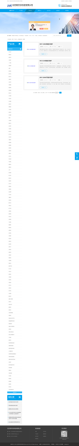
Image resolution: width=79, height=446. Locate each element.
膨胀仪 (10, 164)
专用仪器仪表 (11, 389)
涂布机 (10, 233)
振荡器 (10, 381)
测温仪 (10, 370)
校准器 (10, 172)
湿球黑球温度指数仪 (12, 353)
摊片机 (10, 131)
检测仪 (10, 384)
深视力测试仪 (11, 331)
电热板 (10, 145)
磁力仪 (10, 76)
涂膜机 (10, 189)
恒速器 (10, 90)
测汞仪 (10, 241)
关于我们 (21, 10)
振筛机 (10, 71)
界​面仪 (10, 329)
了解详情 (42, 70)
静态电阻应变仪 (11, 364)
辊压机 (10, 200)
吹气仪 (10, 134)
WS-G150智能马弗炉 (46, 60)
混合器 (10, 158)
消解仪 (10, 139)
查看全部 (14, 392)
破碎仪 (10, 340)
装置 (9, 117)
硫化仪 (10, 178)
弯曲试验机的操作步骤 (13, 405)
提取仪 (10, 57)
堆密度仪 (10, 323)
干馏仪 (10, 109)
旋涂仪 (10, 112)
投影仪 (10, 309)
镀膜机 (10, 224)
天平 (9, 169)
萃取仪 (10, 205)
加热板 (10, 142)
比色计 (10, 156)
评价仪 (10, 271)
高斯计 (10, 153)
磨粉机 (10, 186)
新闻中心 (39, 10)
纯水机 (10, 290)
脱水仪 (10, 93)
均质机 (10, 161)
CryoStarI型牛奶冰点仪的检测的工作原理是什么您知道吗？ (15, 413)
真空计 (10, 246)
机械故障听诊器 (11, 320)
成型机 (10, 211)
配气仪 (10, 202)
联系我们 (67, 10)
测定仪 (10, 263)
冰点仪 (10, 51)
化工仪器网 (61, 444)
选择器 (10, 65)
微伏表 (10, 296)
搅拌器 (10, 213)
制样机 (10, 378)
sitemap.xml (66, 444)
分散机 (10, 128)
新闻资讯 (44, 433)
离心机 (10, 386)
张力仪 (10, 183)
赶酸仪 (10, 79)
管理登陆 (52, 444)
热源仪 (10, 180)
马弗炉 (10, 60)
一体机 (10, 62)
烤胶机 (10, 106)
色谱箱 (10, 260)
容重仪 (10, 315)
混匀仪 (10, 285)
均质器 (10, 120)
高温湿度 (10, 367)
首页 (12, 39)
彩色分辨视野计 (11, 334)
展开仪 (10, 301)
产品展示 (36, 433)
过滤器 (10, 101)
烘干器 (10, 208)
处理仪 (10, 238)
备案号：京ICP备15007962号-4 (44, 444)
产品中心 (30, 10)
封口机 (10, 268)
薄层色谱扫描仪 (11, 348)
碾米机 (10, 227)
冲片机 (10, 194)
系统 (9, 68)
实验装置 (10, 373)
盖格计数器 (11, 298)
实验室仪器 (20, 39)
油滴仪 (10, 150)
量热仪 (10, 54)
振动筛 (10, 244)
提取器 (10, 87)
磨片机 (10, 73)
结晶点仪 (10, 304)
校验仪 (10, 257)
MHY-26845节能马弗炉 (46, 77)
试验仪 (10, 249)
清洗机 (10, 279)
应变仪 (10, 216)
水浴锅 (10, 95)
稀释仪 (10, 167)
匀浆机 (10, 337)
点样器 (10, 293)
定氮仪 (10, 282)
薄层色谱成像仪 (11, 356)
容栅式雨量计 (11, 345)
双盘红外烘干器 (11, 318)
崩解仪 (10, 197)
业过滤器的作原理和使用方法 (14, 422)
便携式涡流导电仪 (12, 359)
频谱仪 (10, 307)
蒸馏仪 (10, 230)
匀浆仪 (10, 98)
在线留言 (58, 10)
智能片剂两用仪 (11, 326)
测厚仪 (10, 252)
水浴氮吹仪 (11, 351)
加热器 (10, 219)
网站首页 (12, 10)
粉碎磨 (10, 191)
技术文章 (48, 10)
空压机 (10, 375)
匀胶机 (10, 222)
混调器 (10, 84)
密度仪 (10, 274)
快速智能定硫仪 (11, 342)
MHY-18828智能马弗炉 (46, 44)
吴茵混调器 (11, 312)
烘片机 (10, 175)
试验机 (10, 235)
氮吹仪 (10, 123)
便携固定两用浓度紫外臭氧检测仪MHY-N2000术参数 (15, 418)
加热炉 (10, 362)
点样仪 (10, 82)
